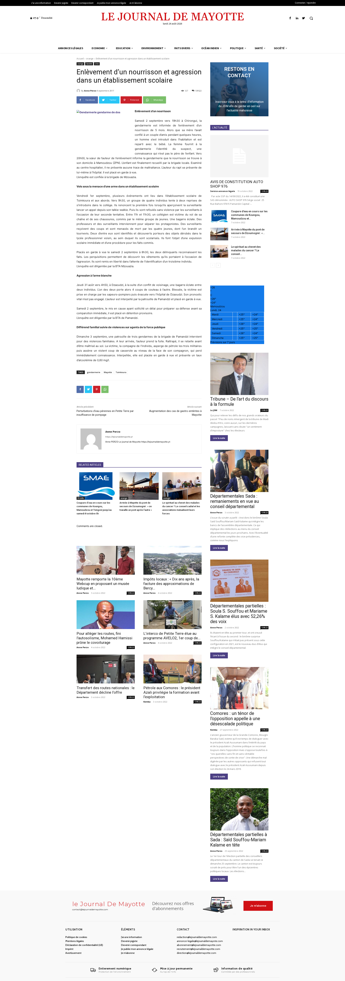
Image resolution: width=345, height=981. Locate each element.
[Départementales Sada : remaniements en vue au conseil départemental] (239, 471)
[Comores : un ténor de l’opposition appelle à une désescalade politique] (239, 688)
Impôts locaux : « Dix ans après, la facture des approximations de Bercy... (171, 583)
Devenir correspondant (133, 945)
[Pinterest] (96, 389)
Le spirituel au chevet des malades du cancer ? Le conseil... (246, 250)
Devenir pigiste (129, 941)
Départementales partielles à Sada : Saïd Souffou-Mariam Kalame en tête (238, 840)
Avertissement (73, 953)
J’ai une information (131, 937)
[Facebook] (290, 18)
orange (89, 58)
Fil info (81, 498)
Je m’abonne (128, 953)
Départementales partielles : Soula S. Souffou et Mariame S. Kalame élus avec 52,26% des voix (238, 613)
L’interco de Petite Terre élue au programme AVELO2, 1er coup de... (172, 635)
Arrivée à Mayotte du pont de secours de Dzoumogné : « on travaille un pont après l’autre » (135, 506)
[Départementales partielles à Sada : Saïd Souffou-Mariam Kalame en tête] (239, 809)
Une (97, 63)
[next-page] (218, 265)
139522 (131, 593)
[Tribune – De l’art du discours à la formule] (239, 374)
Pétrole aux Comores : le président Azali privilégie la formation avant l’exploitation (171, 692)
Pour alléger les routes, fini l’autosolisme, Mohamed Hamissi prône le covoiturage (104, 638)
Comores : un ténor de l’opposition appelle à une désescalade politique (235, 718)
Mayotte (108, 372)
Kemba (147, 701)
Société (89, 63)
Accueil (80, 58)
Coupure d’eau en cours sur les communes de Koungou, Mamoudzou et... (249, 215)
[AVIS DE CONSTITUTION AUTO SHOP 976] (239, 156)
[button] (311, 18)
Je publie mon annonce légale (137, 949)
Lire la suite (219, 438)
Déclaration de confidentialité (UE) (84, 945)
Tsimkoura (121, 372)
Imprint (69, 949)
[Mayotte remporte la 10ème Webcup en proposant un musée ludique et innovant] (106, 560)
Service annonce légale (222, 191)
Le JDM (213, 410)
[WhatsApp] (105, 389)
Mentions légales (74, 941)
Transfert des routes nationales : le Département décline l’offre (106, 690)
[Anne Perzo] (79, 91)
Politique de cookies (76, 937)
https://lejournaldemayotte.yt (119, 436)
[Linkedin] (297, 18)
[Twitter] (303, 18)
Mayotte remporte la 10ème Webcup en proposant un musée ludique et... (103, 583)
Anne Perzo (90, 90)
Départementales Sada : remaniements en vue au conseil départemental (234, 501)
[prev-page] (212, 265)
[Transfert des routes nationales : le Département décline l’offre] (106, 669)
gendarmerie (93, 372)
